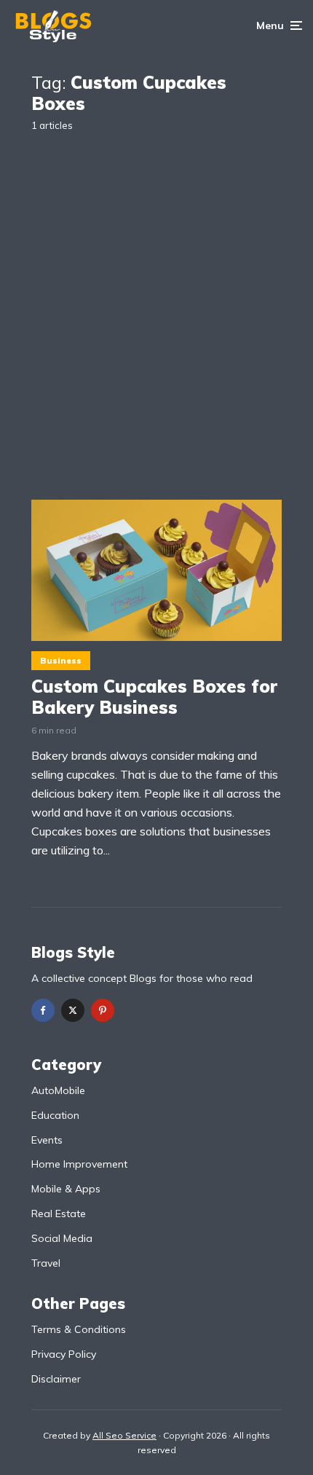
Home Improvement (79, 1164)
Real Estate (58, 1213)
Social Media (61, 1238)
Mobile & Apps (65, 1188)
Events (47, 1139)
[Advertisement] (156, 308)
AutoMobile (58, 1090)
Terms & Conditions (78, 1329)
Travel (45, 1263)
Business (61, 661)
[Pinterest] (102, 1010)
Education (55, 1115)
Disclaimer (56, 1378)
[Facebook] (43, 1010)
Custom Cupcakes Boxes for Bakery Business (154, 697)
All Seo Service (124, 1435)
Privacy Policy (63, 1354)
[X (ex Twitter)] (72, 1010)
